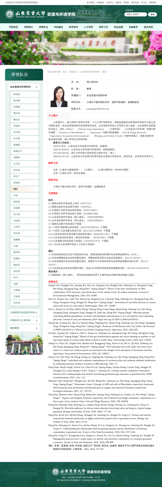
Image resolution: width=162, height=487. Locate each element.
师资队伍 (43, 27)
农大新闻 (90, 3)
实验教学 (133, 27)
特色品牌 (118, 27)
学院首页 (13, 27)
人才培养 (88, 27)
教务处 (119, 3)
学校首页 (129, 10)
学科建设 (58, 27)
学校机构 (100, 3)
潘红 (105, 72)
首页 (65, 72)
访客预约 (152, 3)
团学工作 (103, 27)
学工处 (144, 3)
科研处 (127, 3)
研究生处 (135, 3)
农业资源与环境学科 (90, 72)
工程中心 (110, 3)
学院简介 (28, 27)
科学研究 (73, 27)
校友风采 (148, 27)
